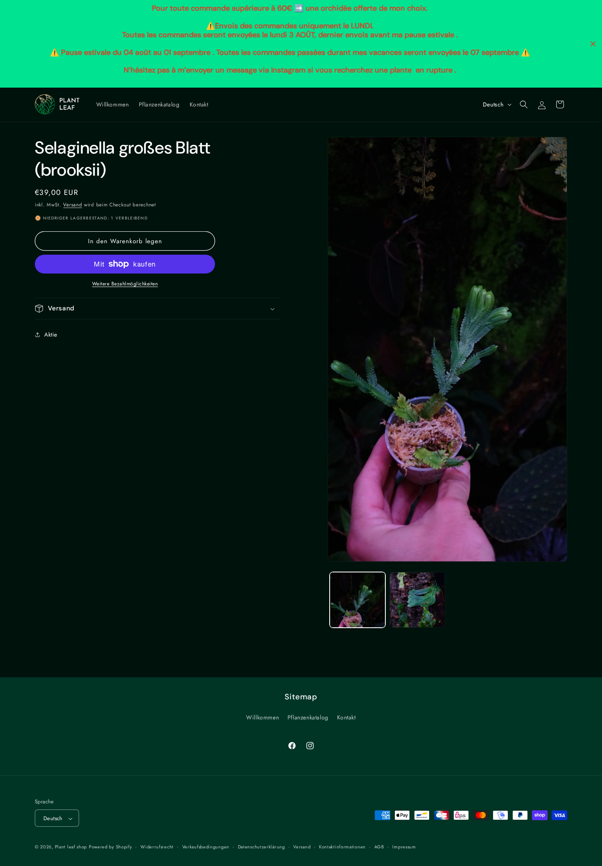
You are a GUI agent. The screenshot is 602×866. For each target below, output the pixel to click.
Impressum (404, 846)
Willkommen (262, 717)
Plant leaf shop (71, 847)
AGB (379, 846)
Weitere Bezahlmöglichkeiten (125, 283)
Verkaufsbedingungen (205, 846)
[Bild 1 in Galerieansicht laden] (357, 600)
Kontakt (346, 717)
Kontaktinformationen (342, 846)
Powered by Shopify (110, 847)
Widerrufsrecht (157, 846)
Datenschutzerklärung (261, 846)
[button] (524, 104)
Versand (72, 204)
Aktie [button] (50, 334)
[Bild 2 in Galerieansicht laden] (417, 600)
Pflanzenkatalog (307, 717)
